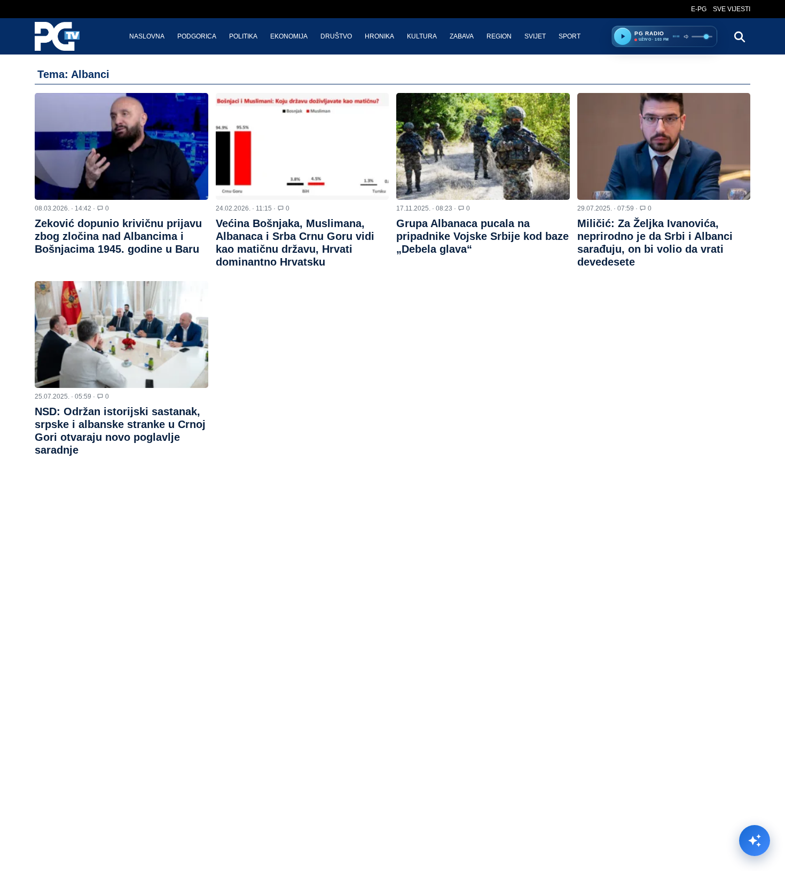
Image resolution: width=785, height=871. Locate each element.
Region (499, 36)
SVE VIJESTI (731, 9)
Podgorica (196, 36)
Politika (243, 36)
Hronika (379, 36)
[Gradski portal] (66, 36)
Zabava (462, 36)
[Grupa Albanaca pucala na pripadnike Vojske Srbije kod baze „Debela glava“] (483, 146)
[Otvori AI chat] (754, 840)
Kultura (422, 36)
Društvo (336, 36)
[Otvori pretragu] (739, 36)
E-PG (698, 9)
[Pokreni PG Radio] (622, 36)
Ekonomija (289, 36)
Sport (569, 36)
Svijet (535, 36)
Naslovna (146, 36)
